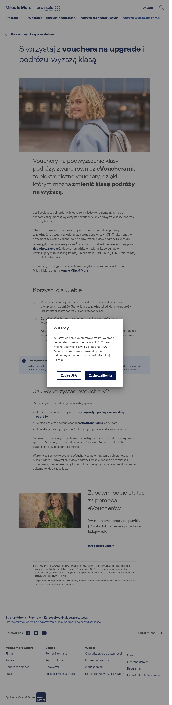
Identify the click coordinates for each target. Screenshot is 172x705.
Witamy (61, 328)
